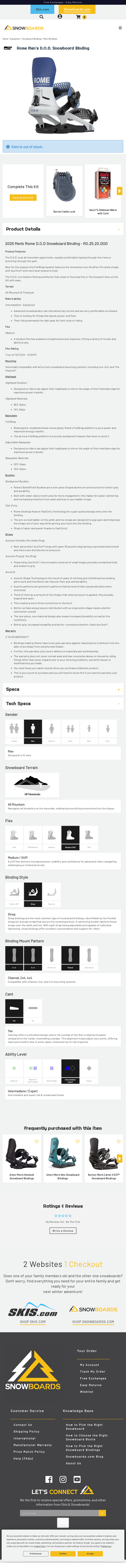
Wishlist (87, 1391)
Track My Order (92, 1371)
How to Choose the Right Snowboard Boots (87, 1437)
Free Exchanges (93, 1378)
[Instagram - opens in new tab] (63, 1479)
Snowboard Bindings (32, 38)
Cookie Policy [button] (40, 1546)
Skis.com (42, 9)
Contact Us (23, 1424)
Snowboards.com (77, 9)
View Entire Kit (23, 197)
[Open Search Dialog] (41, 17)
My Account (89, 1364)
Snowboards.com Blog (85, 1456)
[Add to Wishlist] (36, 1139)
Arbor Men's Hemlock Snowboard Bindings (22, 1176)
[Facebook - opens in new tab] (48, 1479)
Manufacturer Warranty (33, 1445)
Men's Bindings (50, 38)
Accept (90, 1554)
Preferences (36, 1554)
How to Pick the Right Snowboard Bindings (84, 1448)
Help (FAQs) (23, 1458)
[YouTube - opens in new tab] (77, 1479)
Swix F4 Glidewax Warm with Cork (103, 211)
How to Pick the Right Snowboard (84, 1426)
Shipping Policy (27, 1431)
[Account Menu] (60, 17)
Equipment (15, 38)
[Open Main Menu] (105, 28)
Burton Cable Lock (64, 211)
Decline (63, 1554)
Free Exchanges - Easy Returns (63, 2)
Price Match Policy (29, 1451)
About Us (73, 1463)
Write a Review (62, 1230)
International (25, 1438)
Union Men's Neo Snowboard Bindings (62, 1176)
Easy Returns (91, 1385)
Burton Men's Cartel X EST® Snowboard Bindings (103, 1176)
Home (5, 38)
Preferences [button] (106, 1546)
